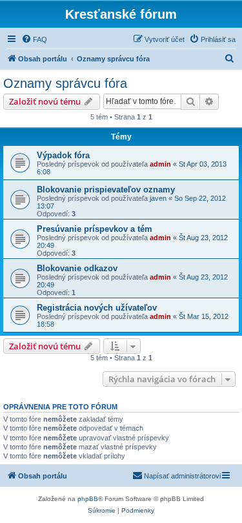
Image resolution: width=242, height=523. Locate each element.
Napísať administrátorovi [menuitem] (182, 476)
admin (160, 164)
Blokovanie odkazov (77, 268)
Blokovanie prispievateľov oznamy (106, 189)
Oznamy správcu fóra (65, 83)
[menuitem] (34, 39)
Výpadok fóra (63, 155)
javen (158, 198)
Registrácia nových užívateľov (97, 308)
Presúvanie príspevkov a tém (94, 229)
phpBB (87, 498)
